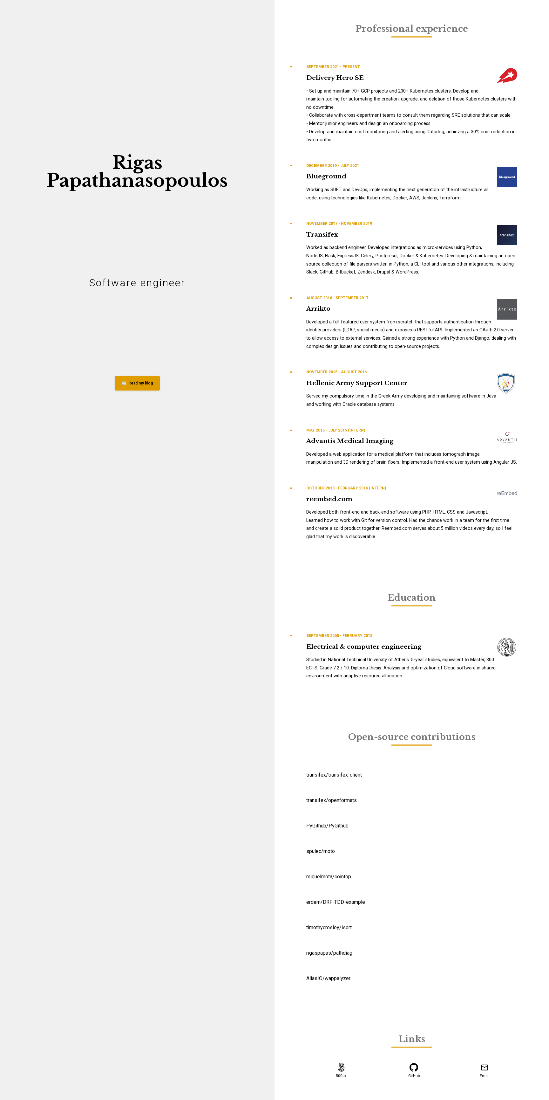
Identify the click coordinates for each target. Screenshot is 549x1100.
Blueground (326, 176)
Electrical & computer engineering (363, 646)
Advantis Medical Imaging (349, 441)
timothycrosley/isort (329, 927)
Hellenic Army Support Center (356, 383)
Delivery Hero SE (335, 77)
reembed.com (329, 499)
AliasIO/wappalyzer (328, 978)
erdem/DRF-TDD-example (335, 902)
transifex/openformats (331, 800)
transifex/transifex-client (334, 775)
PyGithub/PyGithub (327, 826)
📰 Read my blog (137, 383)
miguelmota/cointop (328, 877)
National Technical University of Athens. (369, 659)
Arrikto (318, 308)
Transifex (322, 234)
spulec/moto (320, 851)
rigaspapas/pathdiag (329, 953)
